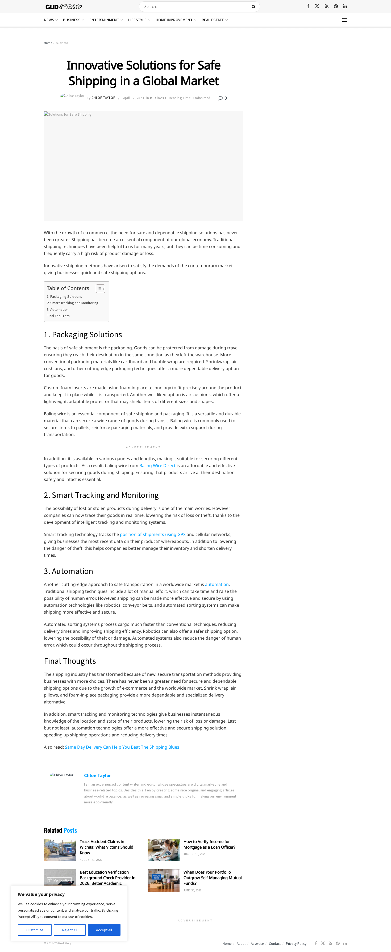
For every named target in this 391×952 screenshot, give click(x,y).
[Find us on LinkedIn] (345, 6)
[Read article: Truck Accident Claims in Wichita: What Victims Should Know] (60, 850)
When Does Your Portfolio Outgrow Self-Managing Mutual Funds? (213, 877)
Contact (275, 943)
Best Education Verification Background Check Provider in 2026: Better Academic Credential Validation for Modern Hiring (107, 883)
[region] (69, 913)
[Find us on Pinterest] (336, 6)
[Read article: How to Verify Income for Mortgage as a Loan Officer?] (164, 850)
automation (217, 584)
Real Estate (213, 19)
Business (71, 19)
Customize (34, 930)
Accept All (104, 930)
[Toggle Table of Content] (98, 288)
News (49, 19)
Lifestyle (137, 19)
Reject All (69, 930)
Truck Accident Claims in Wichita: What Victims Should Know (106, 847)
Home (48, 43)
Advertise (257, 943)
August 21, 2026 (91, 860)
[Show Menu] (344, 20)
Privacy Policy (296, 943)
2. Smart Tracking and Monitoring (72, 302)
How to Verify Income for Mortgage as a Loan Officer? (209, 844)
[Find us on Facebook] (308, 6)
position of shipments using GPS (153, 534)
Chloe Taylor (103, 98)
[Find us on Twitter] (317, 6)
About (241, 943)
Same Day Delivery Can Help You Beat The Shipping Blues (122, 747)
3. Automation (58, 309)
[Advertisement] (301, 80)
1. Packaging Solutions (64, 296)
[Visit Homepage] (64, 6)
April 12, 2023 (133, 98)
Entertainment (104, 19)
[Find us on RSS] (326, 6)
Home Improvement (174, 19)
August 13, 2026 (195, 854)
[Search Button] (254, 6)
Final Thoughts (58, 315)
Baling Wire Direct (157, 465)
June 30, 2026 (193, 890)
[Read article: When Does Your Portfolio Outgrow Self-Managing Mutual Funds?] (164, 880)
